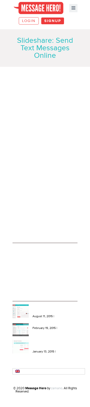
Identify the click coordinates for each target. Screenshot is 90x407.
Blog (18, 277)
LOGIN (29, 21)
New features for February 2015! (54, 325)
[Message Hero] (38, 8)
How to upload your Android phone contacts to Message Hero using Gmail (51, 344)
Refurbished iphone (42, 391)
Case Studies (24, 270)
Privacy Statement (27, 263)
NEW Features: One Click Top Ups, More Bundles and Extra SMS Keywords (52, 309)
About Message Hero (29, 249)
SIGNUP (52, 21)
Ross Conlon (65, 391)
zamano (56, 388)
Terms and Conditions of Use (35, 256)
